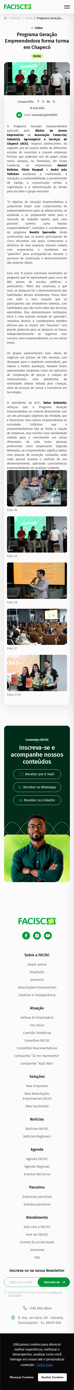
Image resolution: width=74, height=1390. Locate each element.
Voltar (39, 28)
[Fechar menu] (67, 6)
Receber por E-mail (39, 774)
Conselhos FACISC (37, 1040)
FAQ (37, 1257)
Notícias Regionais (37, 1136)
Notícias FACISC (37, 1129)
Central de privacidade (37, 1242)
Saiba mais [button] (44, 1365)
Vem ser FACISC (37, 1234)
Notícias (15, 18)
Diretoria (37, 980)
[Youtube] (48, 936)
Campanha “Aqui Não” (37, 1063)
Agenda (37, 1149)
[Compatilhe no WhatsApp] (54, 101)
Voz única (37, 1025)
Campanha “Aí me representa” (37, 1056)
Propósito (37, 972)
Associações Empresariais (37, 987)
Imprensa (37, 1250)
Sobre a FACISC (37, 955)
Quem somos (37, 964)
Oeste (29, 18)
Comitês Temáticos (37, 1033)
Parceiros (37, 1187)
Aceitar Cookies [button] (52, 1377)
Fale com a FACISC (37, 1227)
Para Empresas (37, 1086)
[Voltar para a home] (5, 18)
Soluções (37, 1076)
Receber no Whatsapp (39, 787)
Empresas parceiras (37, 1197)
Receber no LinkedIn (39, 800)
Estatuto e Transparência (37, 995)
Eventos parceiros (37, 1204)
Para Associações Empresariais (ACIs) (37, 1096)
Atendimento (37, 1217)
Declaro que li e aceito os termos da (35, 1294)
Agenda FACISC (37, 1159)
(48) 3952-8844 (41, 1308)
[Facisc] (17, 6)
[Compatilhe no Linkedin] (48, 101)
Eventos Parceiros (37, 1174)
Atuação (37, 1008)
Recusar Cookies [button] (22, 1377)
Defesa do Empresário (37, 1018)
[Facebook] (26, 936)
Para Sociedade (37, 1106)
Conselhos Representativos (37, 1048)
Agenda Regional (37, 1166)
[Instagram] (37, 936)
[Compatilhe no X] (43, 101)
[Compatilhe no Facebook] (38, 101)
